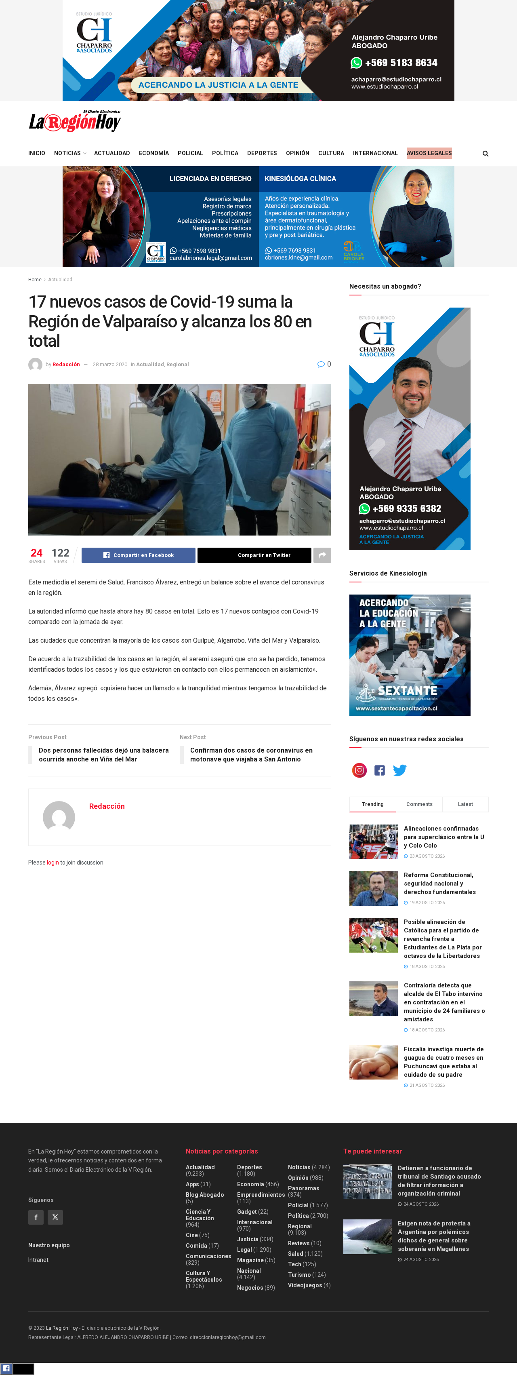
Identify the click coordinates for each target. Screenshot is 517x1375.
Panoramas (303, 1188)
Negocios (250, 1287)
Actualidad (112, 153)
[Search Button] (486, 153)
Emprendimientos (261, 1195)
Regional (177, 364)
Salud (295, 1254)
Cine (192, 1235)
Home (35, 280)
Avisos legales (429, 153)
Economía (154, 153)
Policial (190, 153)
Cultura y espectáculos (204, 1276)
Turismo (299, 1275)
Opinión (297, 153)
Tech (294, 1264)
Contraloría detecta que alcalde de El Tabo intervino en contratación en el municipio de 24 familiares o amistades (444, 1002)
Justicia (247, 1239)
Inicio (36, 153)
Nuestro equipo (49, 1245)
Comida (196, 1245)
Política (225, 153)
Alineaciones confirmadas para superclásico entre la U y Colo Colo (444, 837)
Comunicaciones (208, 1256)
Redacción (66, 364)
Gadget (247, 1211)
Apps (192, 1184)
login (53, 862)
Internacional (375, 153)
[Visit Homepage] (74, 121)
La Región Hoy (62, 1328)
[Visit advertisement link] (258, 50)
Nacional (249, 1270)
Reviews (299, 1243)
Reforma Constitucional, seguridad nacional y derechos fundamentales (440, 883)
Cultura (331, 153)
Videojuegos (305, 1285)
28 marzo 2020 (110, 364)
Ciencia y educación (200, 1214)
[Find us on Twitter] (55, 1217)
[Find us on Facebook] (36, 1217)
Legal (244, 1249)
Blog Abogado (205, 1195)
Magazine (250, 1260)
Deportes (262, 153)
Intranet (38, 1260)
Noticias (67, 153)
